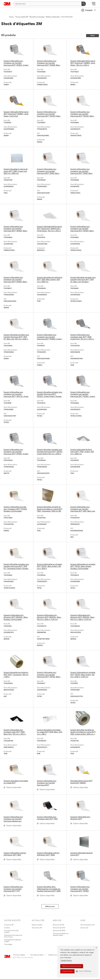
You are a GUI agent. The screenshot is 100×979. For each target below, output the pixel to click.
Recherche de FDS (58, 925)
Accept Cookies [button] (67, 971)
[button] (83, 971)
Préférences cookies (54, 955)
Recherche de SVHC (59, 928)
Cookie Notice (66, 961)
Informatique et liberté (36, 955)
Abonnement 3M (37, 928)
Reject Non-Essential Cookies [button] (71, 966)
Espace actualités (37, 925)
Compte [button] (89, 10)
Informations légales (19, 955)
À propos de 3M (9, 925)
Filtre (93, 35)
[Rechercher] (83, 4)
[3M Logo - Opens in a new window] (7, 4)
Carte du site (84, 928)
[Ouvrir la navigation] (93, 4)
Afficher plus (50, 906)
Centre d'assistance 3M (87, 925)
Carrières (7, 928)
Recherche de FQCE (59, 930)
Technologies (8, 944)
